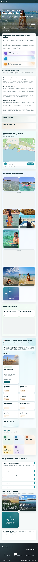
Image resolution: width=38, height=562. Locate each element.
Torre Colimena (6, 41)
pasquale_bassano (8, 246)
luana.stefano (8, 226)
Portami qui (31, 163)
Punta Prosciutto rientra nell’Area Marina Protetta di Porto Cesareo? (16, 479)
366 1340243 (7, 396)
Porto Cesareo (22, 38)
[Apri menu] (36, 2)
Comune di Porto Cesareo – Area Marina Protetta (11, 535)
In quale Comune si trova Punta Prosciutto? (11, 463)
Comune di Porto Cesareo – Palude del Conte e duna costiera (13, 534)
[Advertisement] (19, 200)
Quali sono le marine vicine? (8, 487)
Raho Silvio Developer (24, 560)
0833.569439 (23, 387)
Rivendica (7, 390)
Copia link (11, 20)
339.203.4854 (23, 396)
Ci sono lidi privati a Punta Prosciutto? (10, 483)
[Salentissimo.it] (5, 1)
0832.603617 (7, 387)
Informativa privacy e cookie (31, 549)
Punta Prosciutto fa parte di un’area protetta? (11, 475)
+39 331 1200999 (8, 379)
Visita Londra (34, 560)
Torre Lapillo (15, 41)
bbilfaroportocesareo (25, 226)
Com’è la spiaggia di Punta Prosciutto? (10, 471)
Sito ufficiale (8, 381)
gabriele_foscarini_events (10, 284)
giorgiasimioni (24, 284)
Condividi (5, 20)
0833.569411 (7, 413)
